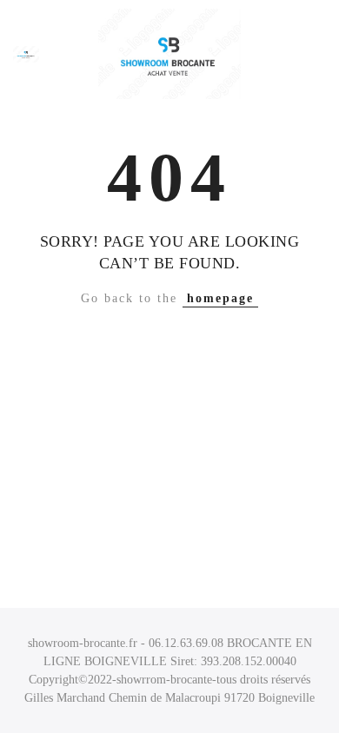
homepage (220, 298)
